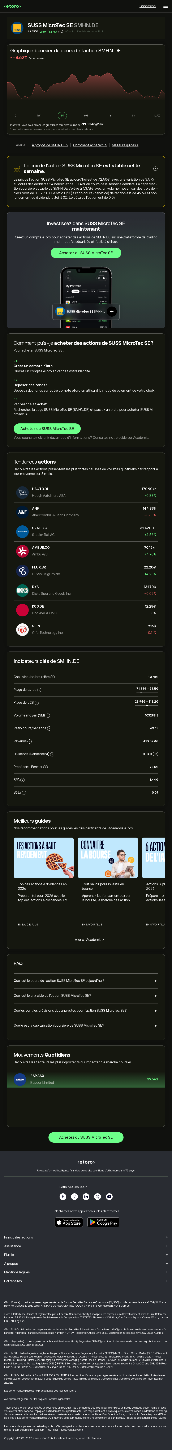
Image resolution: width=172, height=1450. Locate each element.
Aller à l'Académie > (89, 940)
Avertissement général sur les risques (25, 1399)
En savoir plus (28, 924)
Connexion (147, 6)
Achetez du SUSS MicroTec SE (86, 253)
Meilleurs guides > (125, 145)
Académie (140, 438)
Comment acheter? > (90, 145)
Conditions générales (130, 1378)
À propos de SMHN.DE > (50, 145)
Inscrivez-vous (18, 125)
